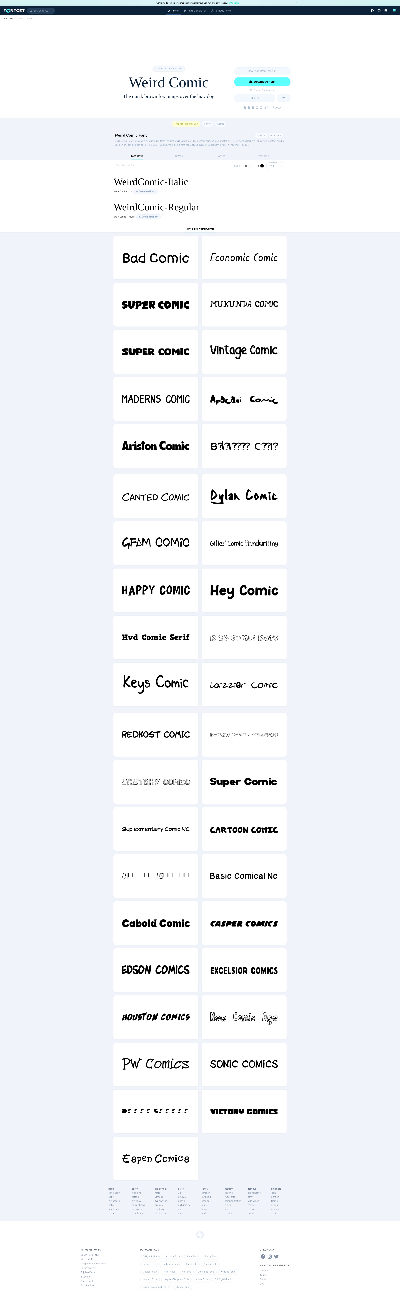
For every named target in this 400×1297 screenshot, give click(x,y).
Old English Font (223, 1279)
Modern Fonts (210, 1264)
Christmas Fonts (206, 1271)
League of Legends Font (93, 1263)
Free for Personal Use (186, 123)
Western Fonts (150, 1279)
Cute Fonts (191, 1264)
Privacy (264, 1270)
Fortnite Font (87, 1285)
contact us (233, 3)
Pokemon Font (88, 1268)
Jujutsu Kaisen (88, 1272)
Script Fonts (193, 1256)
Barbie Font (86, 1281)
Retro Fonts (169, 1271)
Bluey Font (86, 1276)
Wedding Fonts (228, 1271)
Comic (220, 123)
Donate (276, 135)
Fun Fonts (186, 1271)
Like (256, 97)
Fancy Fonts (211, 1256)
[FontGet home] (13, 10)
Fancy (207, 123)
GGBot (263, 135)
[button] (372, 10)
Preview (273, 163)
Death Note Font (89, 1254)
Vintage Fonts (150, 1271)
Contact (264, 1279)
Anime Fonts (201, 1279)
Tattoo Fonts (149, 1264)
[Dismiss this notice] (296, 3)
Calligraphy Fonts (151, 1256)
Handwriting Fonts (171, 1264)
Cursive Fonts (173, 1256)
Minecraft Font (88, 1259)
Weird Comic (181, 141)
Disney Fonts (183, 1287)
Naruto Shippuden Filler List (156, 1287)
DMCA (263, 1283)
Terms (263, 1275)
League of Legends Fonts (176, 1279)
